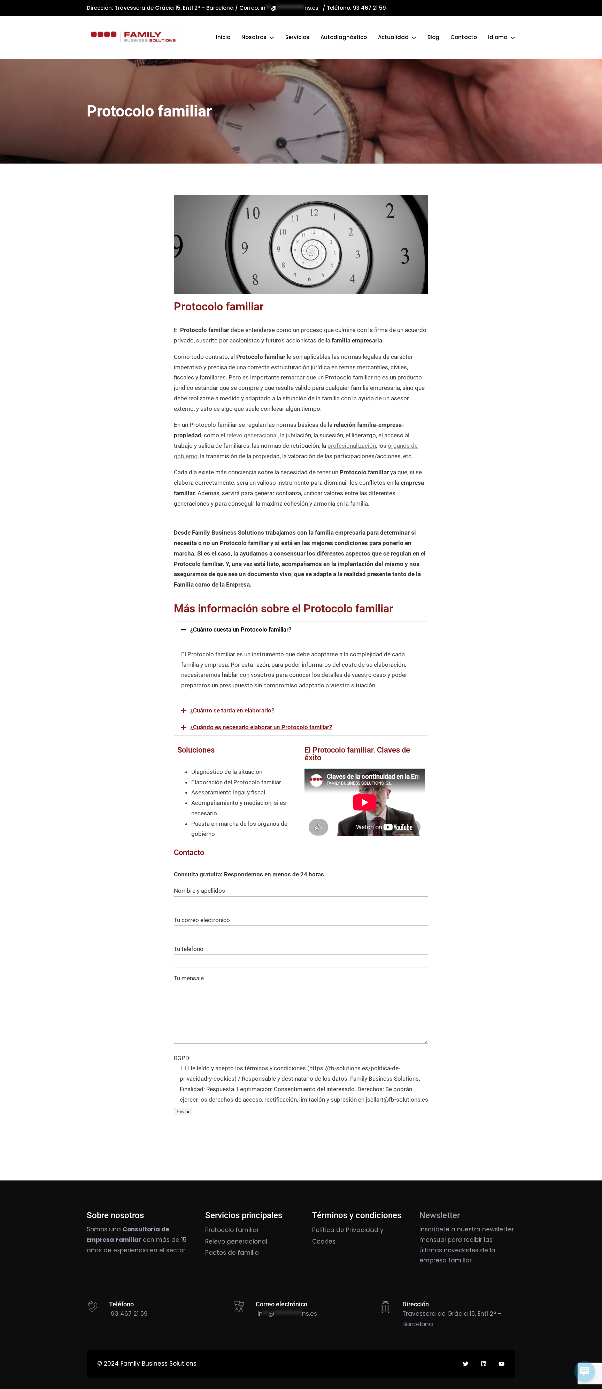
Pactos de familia (232, 1252)
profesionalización (351, 445)
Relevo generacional (236, 1241)
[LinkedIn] (483, 1363)
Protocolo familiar (232, 1230)
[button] (301, 629)
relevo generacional (252, 435)
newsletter (498, 1229)
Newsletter (439, 1215)
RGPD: (182, 1058)
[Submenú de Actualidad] (413, 37)
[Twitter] (465, 1363)
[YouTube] (501, 1363)
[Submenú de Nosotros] (271, 37)
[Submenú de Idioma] (512, 37)
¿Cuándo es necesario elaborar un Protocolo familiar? (261, 727)
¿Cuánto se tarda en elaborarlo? (232, 710)
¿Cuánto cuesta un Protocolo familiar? (240, 629)
